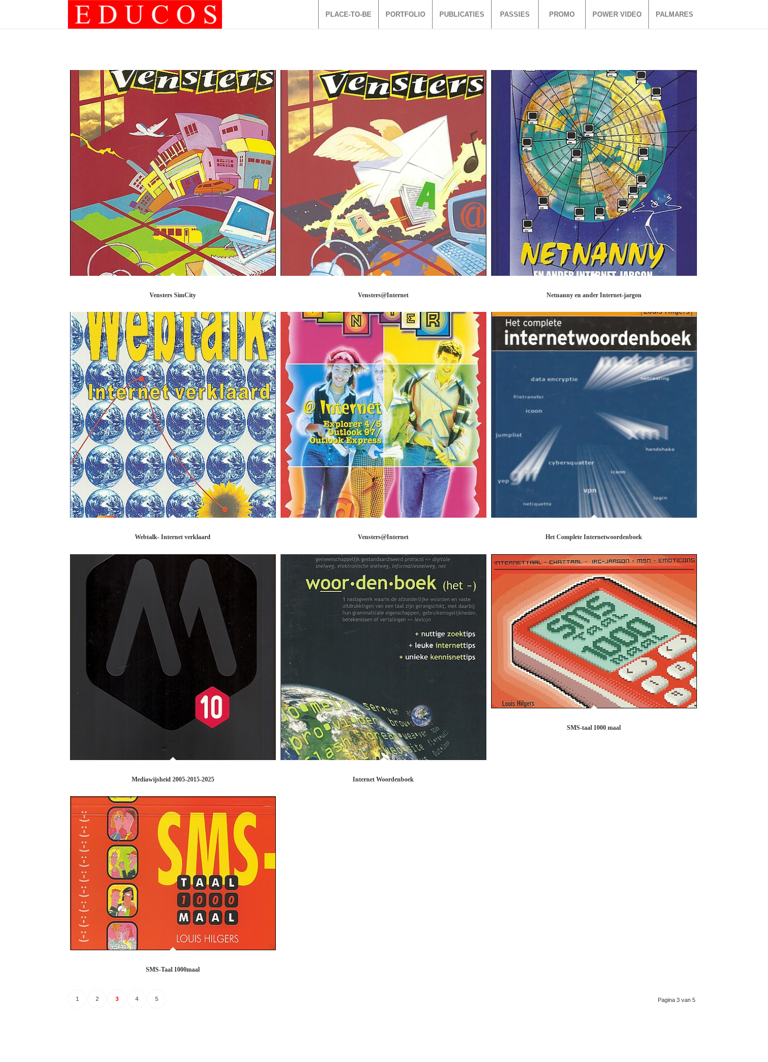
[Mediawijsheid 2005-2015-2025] (173, 657)
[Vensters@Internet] (383, 173)
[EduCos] (145, 14)
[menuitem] (348, 14)
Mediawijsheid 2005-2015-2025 (173, 779)
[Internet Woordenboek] (383, 657)
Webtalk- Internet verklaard (173, 537)
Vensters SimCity (172, 295)
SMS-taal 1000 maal (594, 727)
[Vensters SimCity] (173, 173)
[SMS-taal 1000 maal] (594, 631)
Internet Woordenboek (383, 779)
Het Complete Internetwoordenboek (593, 537)
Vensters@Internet (383, 295)
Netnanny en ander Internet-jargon (594, 295)
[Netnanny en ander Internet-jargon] (594, 173)
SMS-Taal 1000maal (173, 969)
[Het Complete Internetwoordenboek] (594, 415)
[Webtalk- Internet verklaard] (173, 415)
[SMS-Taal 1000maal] (173, 873)
